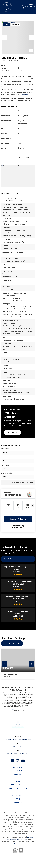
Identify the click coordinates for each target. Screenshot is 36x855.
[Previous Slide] (4, 37)
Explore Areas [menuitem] (18, 775)
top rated (8, 559)
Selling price (5, 449)
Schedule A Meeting (18, 519)
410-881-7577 (18, 746)
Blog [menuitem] (18, 799)
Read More (25, 95)
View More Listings (12, 643)
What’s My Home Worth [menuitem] (18, 789)
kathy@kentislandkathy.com (18, 753)
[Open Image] (18, 37)
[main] (18, 365)
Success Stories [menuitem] (18, 795)
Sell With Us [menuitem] (18, 771)
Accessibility (22, 839)
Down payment (6, 457)
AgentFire (18, 844)
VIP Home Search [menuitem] (18, 785)
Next (32, 505)
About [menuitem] (18, 781)
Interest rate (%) (6, 473)
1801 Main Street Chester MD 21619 (18, 739)
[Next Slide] (31, 37)
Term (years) (5, 465)
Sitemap (13, 839)
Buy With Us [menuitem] (18, 767)
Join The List (12, 432)
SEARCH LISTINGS (13, 15)
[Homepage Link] (6, 7)
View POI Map (18, 176)
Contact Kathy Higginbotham (18, 527)
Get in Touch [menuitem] (18, 802)
